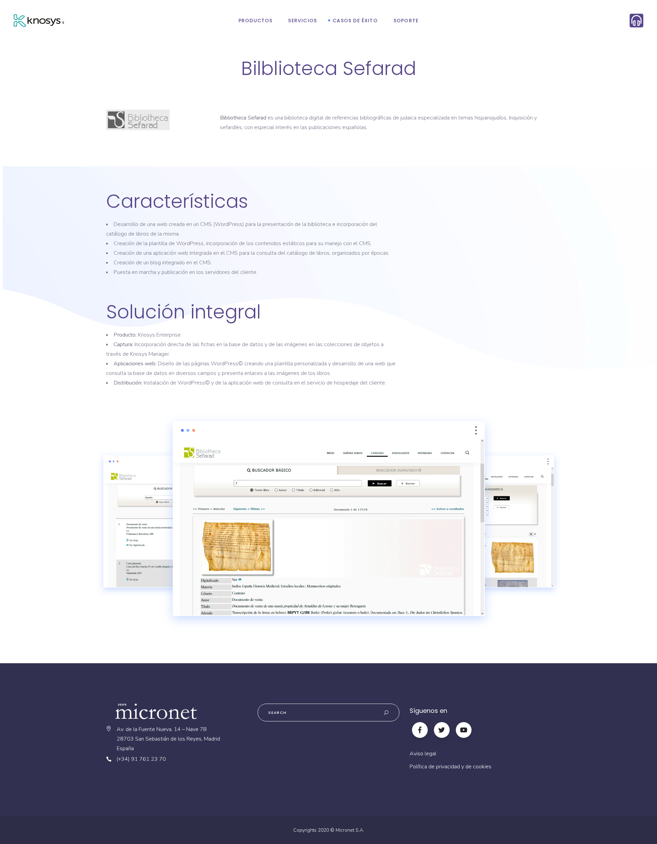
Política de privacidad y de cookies (450, 766)
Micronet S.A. (350, 830)
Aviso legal (423, 753)
